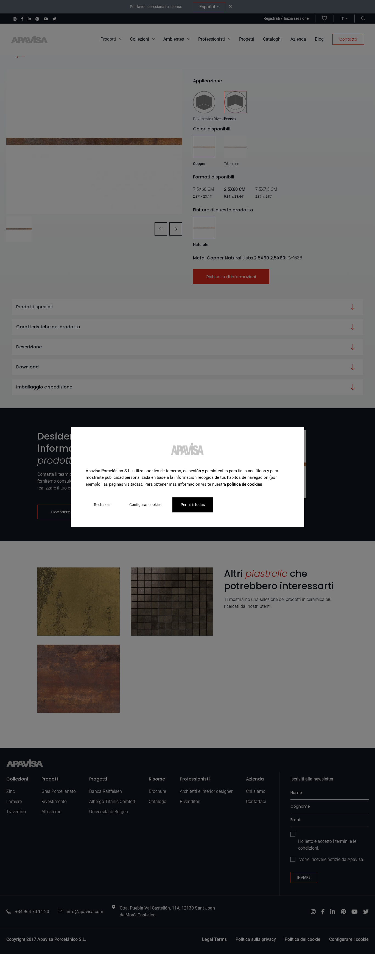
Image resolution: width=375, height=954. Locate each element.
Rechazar (102, 504)
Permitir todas (193, 504)
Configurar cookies (145, 504)
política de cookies (244, 484)
